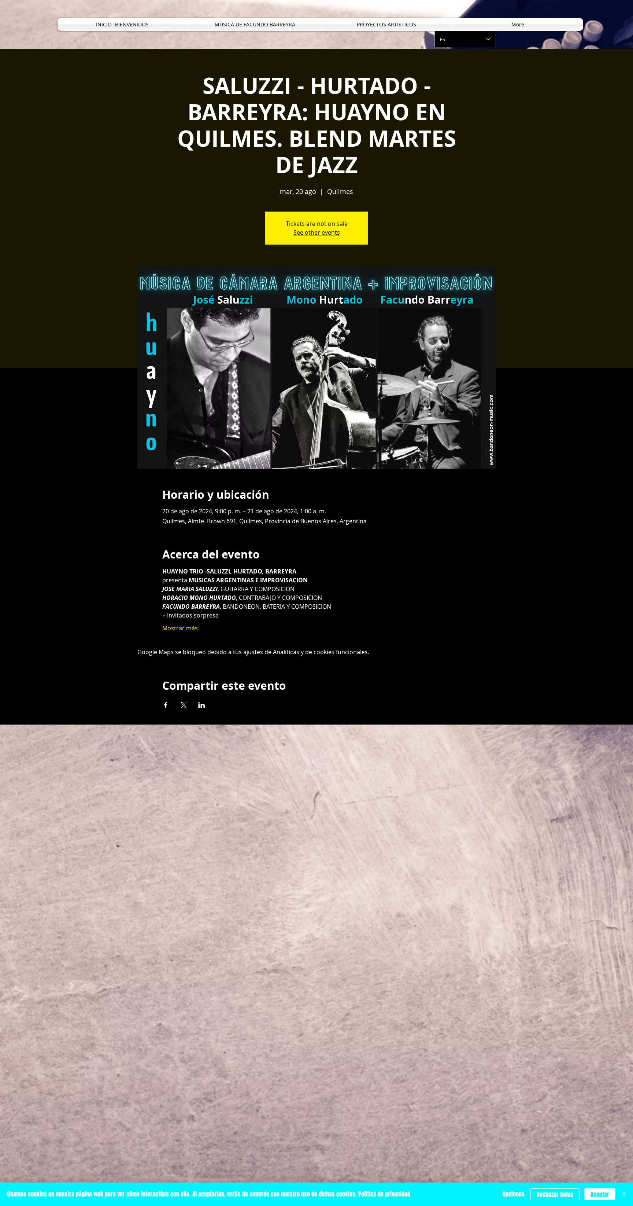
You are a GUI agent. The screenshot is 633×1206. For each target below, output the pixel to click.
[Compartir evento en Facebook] (165, 705)
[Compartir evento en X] (183, 705)
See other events (316, 232)
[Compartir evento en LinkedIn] (201, 705)
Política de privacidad (384, 1194)
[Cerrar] (624, 1194)
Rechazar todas (555, 1194)
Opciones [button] (514, 1194)
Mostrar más (180, 628)
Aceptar (600, 1194)
